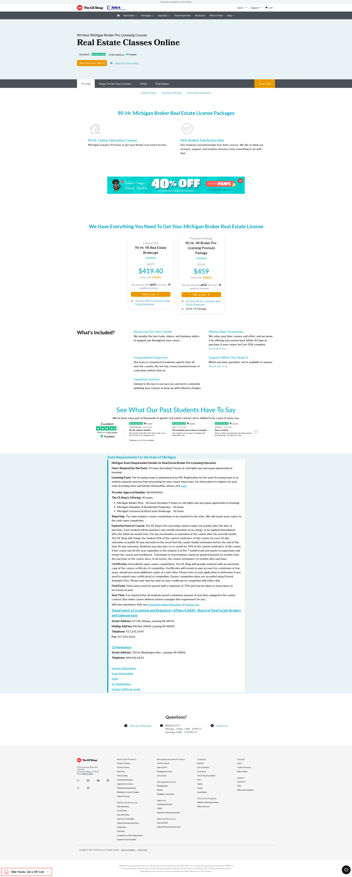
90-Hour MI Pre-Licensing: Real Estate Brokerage (152, 302)
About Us (200, 763)
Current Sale (148, 93)
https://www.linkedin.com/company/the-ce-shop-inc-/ (109, 781)
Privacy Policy (143, 850)
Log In (239, 763)
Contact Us (192, 604)
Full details (151, 257)
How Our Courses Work (125, 819)
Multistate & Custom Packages (128, 792)
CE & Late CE (162, 776)
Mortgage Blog (162, 786)
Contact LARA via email (126, 689)
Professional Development (126, 788)
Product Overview (123, 763)
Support (255, 7)
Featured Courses (123, 796)
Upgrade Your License (125, 784)
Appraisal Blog (162, 823)
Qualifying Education (164, 804)
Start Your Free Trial (90, 63)
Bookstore (200, 15)
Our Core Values (203, 767)
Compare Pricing (172, 93)
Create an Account (244, 767)
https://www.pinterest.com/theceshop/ (89, 788)
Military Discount (203, 806)
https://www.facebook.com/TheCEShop (89, 781)
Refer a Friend (216, 15)
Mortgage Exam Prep (164, 771)
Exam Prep (121, 771)
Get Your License (123, 767)
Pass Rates (162, 83)
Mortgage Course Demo (165, 794)
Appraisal (162, 15)
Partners (160, 790)
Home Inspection (182, 15)
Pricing (85, 83)
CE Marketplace (121, 647)
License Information (124, 668)
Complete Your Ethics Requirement (129, 835)
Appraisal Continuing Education (168, 812)
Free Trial (265, 83)
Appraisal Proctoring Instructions (169, 827)
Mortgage (146, 15)
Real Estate (128, 15)
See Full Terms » (218, 348)
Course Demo (122, 811)
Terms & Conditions (128, 850)
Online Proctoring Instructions (128, 823)
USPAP (159, 808)
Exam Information (122, 673)
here (184, 486)
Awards (200, 784)
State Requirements (199, 93)
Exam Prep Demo (123, 815)
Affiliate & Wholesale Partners (208, 802)
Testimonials (121, 827)
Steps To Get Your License (115, 83)
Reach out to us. (218, 366)
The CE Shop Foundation (206, 776)
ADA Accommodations (245, 790)
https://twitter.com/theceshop (79, 788)
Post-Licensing (122, 776)
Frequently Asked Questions (165, 604)
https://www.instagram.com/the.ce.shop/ (79, 781)
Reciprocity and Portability (126, 839)
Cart (271, 7)
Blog (229, 15)
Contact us (222, 725)
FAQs (143, 83)
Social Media (202, 792)
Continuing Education (125, 780)
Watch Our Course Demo (126, 63)
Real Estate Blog (123, 806)
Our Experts (201, 771)
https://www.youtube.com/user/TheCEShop (99, 781)
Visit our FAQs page (140, 725)
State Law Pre (162, 767)
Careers (200, 788)
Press (199, 780)
